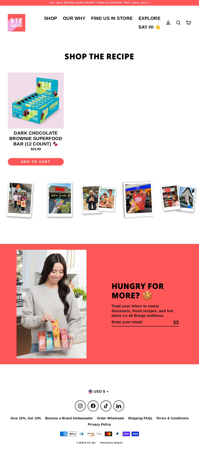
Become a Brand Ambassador (69, 418)
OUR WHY (74, 18)
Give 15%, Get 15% (25, 418)
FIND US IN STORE (112, 18)
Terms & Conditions (172, 418)
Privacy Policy (99, 424)
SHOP (50, 18)
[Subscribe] (175, 322)
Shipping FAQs (140, 418)
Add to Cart (36, 162)
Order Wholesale (110, 418)
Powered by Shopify (111, 442)
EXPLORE (149, 18)
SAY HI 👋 (149, 27)
